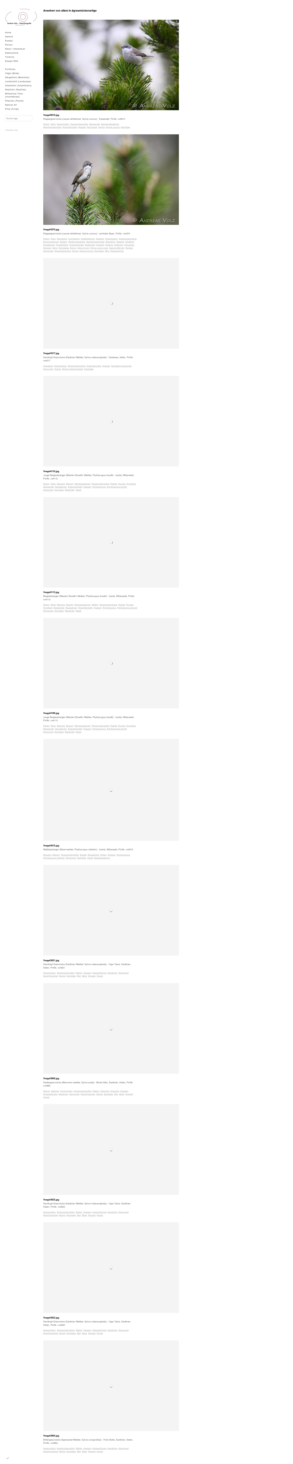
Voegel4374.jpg (51, 229)
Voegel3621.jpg (51, 960)
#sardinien (113, 972)
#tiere (84, 975)
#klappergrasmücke (52, 127)
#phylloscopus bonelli (117, 486)
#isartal (113, 483)
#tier (79, 975)
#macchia (104, 1091)
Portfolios (10, 69)
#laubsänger (61, 486)
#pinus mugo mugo (99, 247)
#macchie (114, 1091)
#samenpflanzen (117, 247)
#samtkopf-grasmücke (121, 365)
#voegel (92, 975)
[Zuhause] (21, 17)
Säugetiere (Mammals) (17, 77)
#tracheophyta (117, 250)
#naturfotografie (70, 127)
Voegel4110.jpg (51, 471)
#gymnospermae (51, 241)
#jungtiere (131, 483)
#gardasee (48, 365)
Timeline (9, 56)
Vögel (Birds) (12, 73)
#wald (78, 489)
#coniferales (74, 238)
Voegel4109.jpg (51, 713)
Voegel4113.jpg (51, 592)
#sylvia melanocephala (72, 368)
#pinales (47, 247)
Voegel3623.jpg (51, 1199)
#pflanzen (118, 244)
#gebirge (55, 1091)
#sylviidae (125, 127)
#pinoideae (63, 247)
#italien (79, 972)
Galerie (9, 36)
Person (9, 44)
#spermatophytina (62, 250)
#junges (122, 483)
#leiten (103, 854)
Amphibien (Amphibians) (18, 85)
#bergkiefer (62, 238)
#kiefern (63, 241)
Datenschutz (11, 52)
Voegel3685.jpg (51, 1078)
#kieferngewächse (76, 241)
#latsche (120, 241)
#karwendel (94, 124)
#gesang (100, 238)
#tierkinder (70, 489)
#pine (54, 247)
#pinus (73, 247)
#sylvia (101, 127)
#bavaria (61, 483)
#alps (53, 124)
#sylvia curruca (113, 127)
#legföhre (129, 241)
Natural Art (11, 104)
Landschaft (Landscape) (18, 81)
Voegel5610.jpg (51, 114)
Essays (9, 40)
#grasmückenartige (79, 124)
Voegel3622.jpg (51, 1317)
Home (8, 32)
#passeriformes (99, 972)
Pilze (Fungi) (12, 108)
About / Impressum (15, 48)
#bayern (70, 483)
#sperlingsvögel (50, 975)
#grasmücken (63, 124)
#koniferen (110, 241)
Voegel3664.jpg (51, 1435)
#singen (129, 247)
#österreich (90, 244)
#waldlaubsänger (102, 857)
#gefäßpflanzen (88, 238)
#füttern (95, 604)
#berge (46, 1091)
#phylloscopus (99, 486)
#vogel (100, 975)
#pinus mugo (83, 247)
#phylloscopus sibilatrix (54, 857)
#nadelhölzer (62, 244)
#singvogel (92, 127)
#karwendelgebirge (110, 124)
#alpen (46, 124)
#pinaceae (129, 244)
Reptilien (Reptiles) (15, 89)
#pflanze (109, 244)
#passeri (82, 127)
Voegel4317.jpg (51, 353)
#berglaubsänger (83, 483)
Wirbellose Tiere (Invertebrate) (14, 95)
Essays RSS (11, 60)
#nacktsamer (49, 244)
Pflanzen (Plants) (14, 100)
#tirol (107, 250)
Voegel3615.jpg (51, 845)
